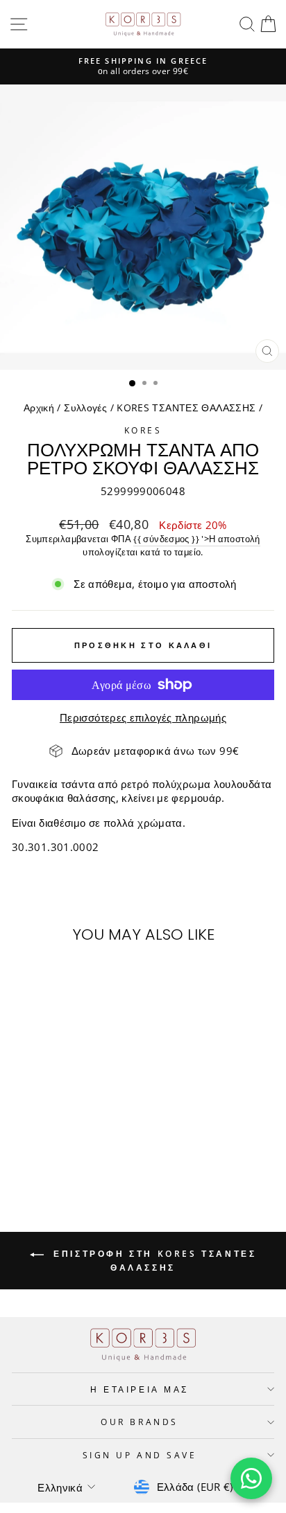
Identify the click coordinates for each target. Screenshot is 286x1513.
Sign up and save (140, 1454)
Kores (143, 430)
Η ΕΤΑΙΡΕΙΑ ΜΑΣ (139, 1389)
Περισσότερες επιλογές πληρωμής (143, 717)
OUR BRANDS (139, 1421)
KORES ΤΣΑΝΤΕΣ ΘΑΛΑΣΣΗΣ (186, 407)
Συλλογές (85, 407)
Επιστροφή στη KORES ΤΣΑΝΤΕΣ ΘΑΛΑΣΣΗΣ (153, 1260)
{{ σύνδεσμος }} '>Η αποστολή (196, 539)
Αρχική (39, 407)
